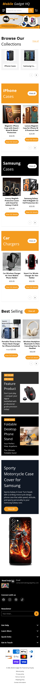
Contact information (20, 682)
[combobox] (20, 10)
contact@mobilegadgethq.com (27, 583)
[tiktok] (22, 599)
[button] (3, 10)
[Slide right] (36, 75)
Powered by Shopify (28, 668)
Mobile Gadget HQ (16, 668)
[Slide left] (31, 75)
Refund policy (20, 671)
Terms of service (20, 677)
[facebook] (3, 599)
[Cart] (36, 10)
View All (11, 509)
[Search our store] (31, 10)
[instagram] (10, 599)
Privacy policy (20, 674)
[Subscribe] (36, 613)
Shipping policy (20, 679)
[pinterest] (16, 599)
